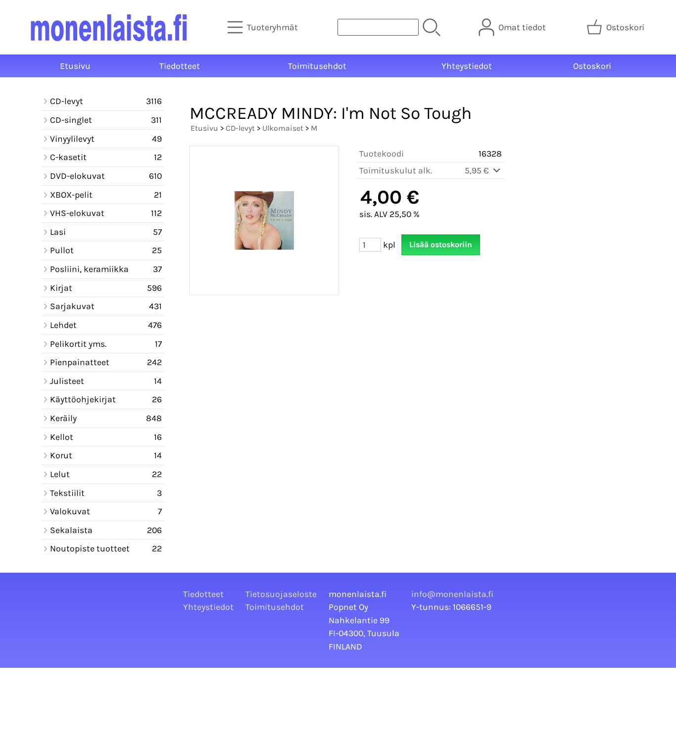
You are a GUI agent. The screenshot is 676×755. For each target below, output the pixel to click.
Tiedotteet (179, 66)
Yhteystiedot (466, 66)
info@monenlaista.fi (452, 594)
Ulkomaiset (282, 128)
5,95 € (478, 170)
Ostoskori (592, 66)
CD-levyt (240, 128)
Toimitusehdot (317, 66)
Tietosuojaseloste (281, 594)
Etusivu (75, 66)
